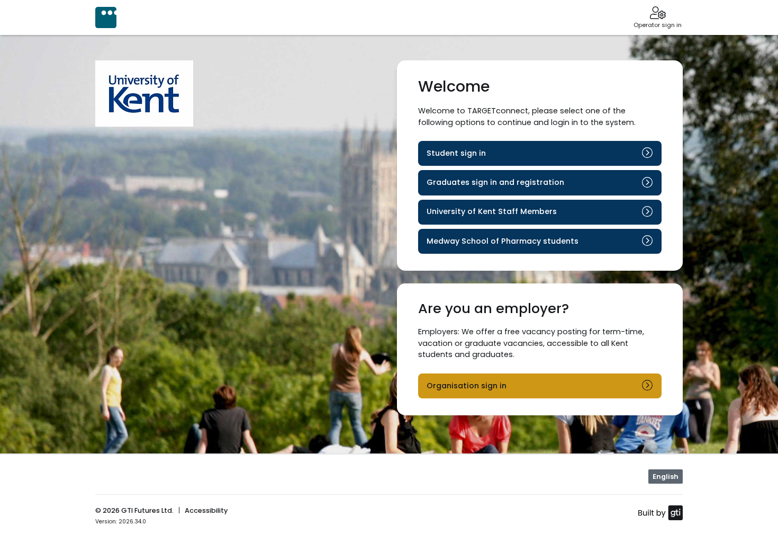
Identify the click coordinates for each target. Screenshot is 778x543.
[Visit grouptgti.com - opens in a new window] (660, 512)
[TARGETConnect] (105, 17)
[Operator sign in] (657, 13)
